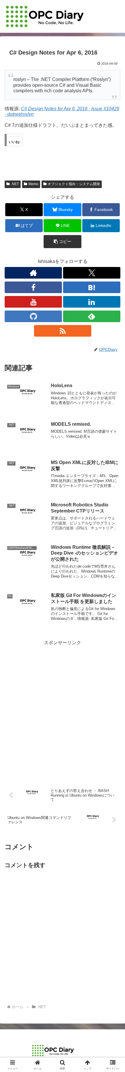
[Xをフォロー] (91, 273)
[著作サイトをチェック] (33, 273)
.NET (15, 184)
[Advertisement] (62, 709)
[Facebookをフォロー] (33, 287)
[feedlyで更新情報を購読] (91, 316)
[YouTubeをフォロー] (33, 302)
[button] (62, 241)
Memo (33, 184)
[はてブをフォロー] (91, 287)
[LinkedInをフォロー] (91, 302)
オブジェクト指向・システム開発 (74, 184)
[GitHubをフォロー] (33, 316)
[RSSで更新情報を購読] (62, 331)
